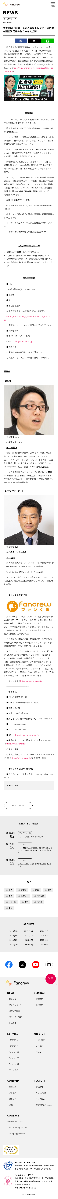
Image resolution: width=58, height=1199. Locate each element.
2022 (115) (28, 935)
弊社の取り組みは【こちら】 (26, 1187)
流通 (10, 896)
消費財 (24, 890)
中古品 (39, 902)
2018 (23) (44, 940)
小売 (10, 890)
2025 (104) (28, 931)
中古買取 (40, 896)
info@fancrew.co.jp (23, 341)
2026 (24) (13, 931)
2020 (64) (13, 940)
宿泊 (10, 908)
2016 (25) (29, 944)
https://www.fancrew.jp (31, 680)
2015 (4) (44, 944)
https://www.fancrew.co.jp (26, 735)
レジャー (24, 896)
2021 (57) (44, 935)
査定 (26, 902)
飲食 (37, 890)
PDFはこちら (12, 785)
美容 (49, 890)
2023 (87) (13, 935)
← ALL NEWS (18, 805)
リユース (12, 902)
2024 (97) (44, 931)
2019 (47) (29, 940)
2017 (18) (13, 944)
